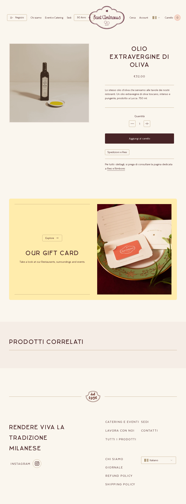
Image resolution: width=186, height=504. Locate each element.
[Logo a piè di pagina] (93, 396)
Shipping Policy (120, 484)
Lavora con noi (119, 430)
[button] (17, 17)
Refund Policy (118, 475)
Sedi (145, 421)
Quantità (139, 116)
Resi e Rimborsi (116, 168)
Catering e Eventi (122, 421)
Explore (49, 238)
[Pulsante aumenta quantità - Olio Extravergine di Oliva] (147, 123)
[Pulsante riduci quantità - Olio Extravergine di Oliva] (132, 123)
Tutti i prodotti (120, 439)
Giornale (114, 467)
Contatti (149, 430)
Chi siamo (114, 459)
